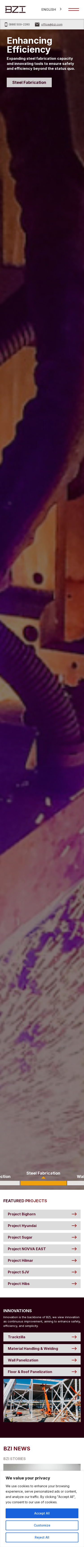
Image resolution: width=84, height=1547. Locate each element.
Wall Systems (25, 82)
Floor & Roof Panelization (30, 1371)
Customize (42, 1525)
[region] (42, 1509)
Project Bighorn (22, 1214)
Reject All (42, 1537)
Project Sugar (20, 1237)
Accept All (42, 1513)
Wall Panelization (23, 1360)
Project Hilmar (20, 1260)
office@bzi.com (51, 24)
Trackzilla (16, 1337)
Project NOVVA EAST (27, 1249)
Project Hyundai (22, 1225)
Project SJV (18, 1272)
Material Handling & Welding (33, 1348)
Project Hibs (19, 1283)
